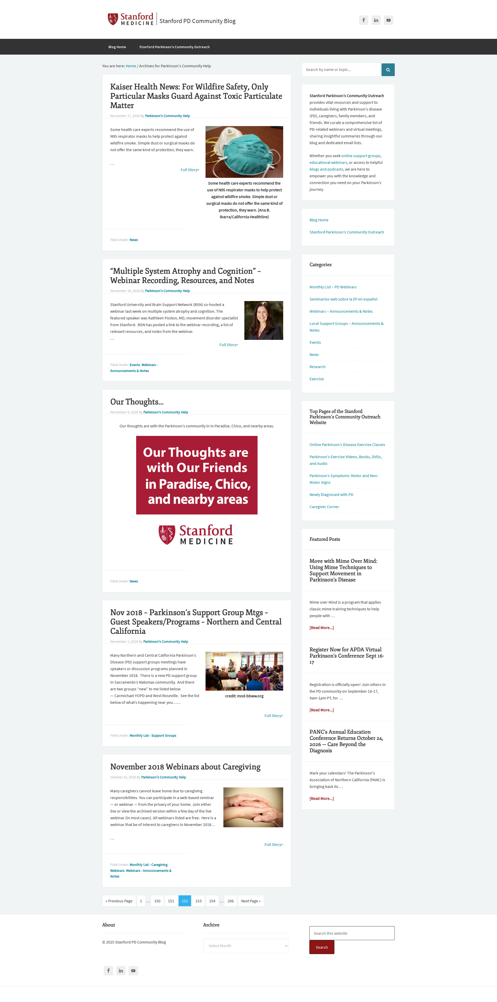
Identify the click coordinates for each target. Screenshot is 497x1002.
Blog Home (319, 219)
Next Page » (251, 900)
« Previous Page (119, 900)
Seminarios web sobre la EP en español (343, 299)
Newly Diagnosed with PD (331, 494)
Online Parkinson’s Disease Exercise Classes (347, 444)
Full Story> (190, 169)
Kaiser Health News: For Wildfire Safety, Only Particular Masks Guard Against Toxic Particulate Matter (196, 96)
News (134, 239)
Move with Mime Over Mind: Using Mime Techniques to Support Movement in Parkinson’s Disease (343, 570)
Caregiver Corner (324, 506)
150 (157, 900)
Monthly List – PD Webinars (333, 286)
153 (198, 900)
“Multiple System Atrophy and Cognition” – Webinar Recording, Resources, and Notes (185, 275)
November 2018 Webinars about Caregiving (185, 767)
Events (135, 364)
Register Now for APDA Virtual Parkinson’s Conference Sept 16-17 (347, 655)
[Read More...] (322, 627)
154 (212, 900)
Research (318, 366)
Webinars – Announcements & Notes (341, 311)
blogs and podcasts (326, 169)
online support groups (361, 155)
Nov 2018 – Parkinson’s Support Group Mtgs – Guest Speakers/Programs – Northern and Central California (196, 622)
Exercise (317, 378)
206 (231, 900)
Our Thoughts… (137, 402)
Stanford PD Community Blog (197, 21)
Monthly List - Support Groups (153, 735)
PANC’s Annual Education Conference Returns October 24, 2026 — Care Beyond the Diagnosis (346, 741)
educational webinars (328, 162)
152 (185, 900)
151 (171, 900)
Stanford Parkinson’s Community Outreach (347, 232)
